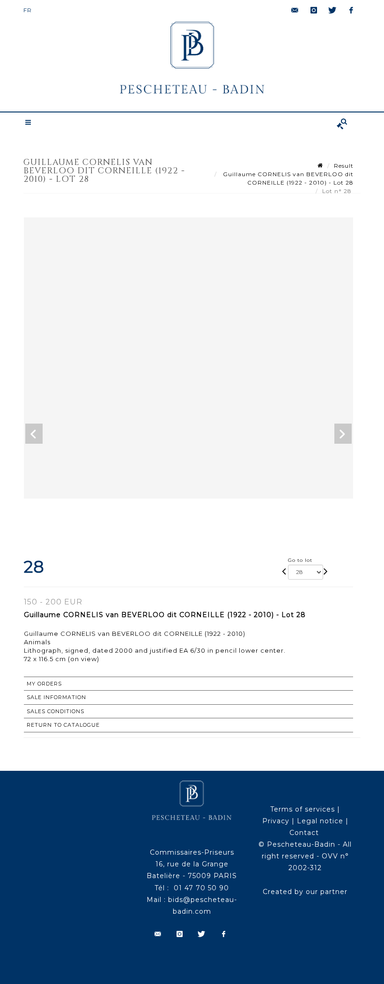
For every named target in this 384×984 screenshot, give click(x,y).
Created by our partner (305, 891)
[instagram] (313, 10)
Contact (304, 832)
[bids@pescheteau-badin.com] (295, 10)
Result (344, 165)
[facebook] (351, 10)
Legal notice (320, 821)
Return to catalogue (63, 725)
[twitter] (332, 10)
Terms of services (302, 809)
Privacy (275, 821)
